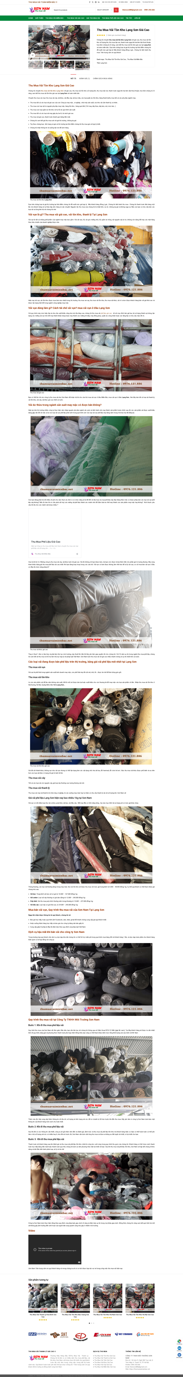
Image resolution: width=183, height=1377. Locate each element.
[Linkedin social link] (98, 2)
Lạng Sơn (104, 63)
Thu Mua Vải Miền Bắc (135, 59)
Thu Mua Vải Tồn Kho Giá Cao (115, 59)
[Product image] (43, 1298)
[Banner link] (37, 1334)
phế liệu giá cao (106, 313)
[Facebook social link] (90, 2)
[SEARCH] (116, 10)
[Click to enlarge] (32, 55)
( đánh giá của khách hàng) (116, 35)
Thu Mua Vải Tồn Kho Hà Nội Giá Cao (140, 1315)
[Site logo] (39, 10)
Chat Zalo (179, 1350)
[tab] (73, 77)
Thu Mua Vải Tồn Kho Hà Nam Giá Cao (107, 1315)
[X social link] (92, 2)
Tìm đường (179, 1344)
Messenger (179, 1357)
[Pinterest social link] (95, 2)
